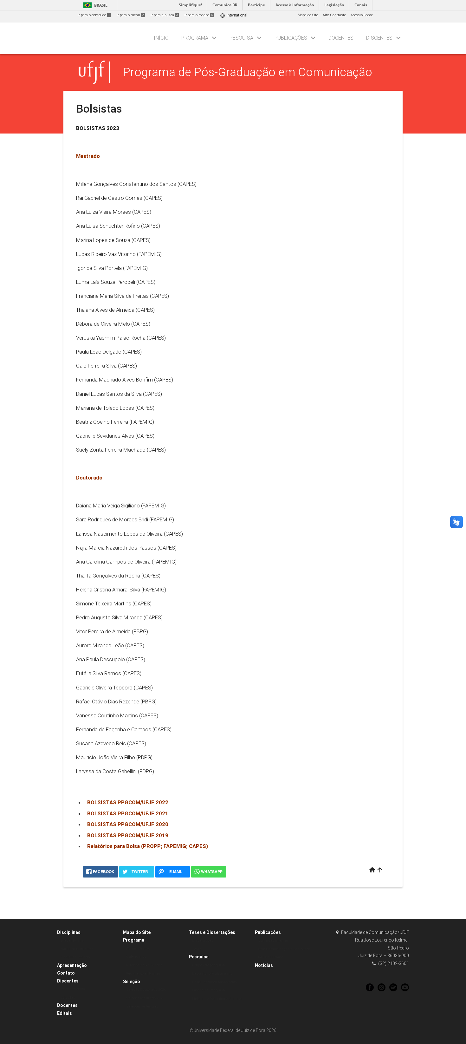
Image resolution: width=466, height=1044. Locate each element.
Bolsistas (67, 997)
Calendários (136, 957)
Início (161, 38)
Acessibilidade (362, 15)
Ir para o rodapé (198, 15)
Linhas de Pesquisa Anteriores (217, 999)
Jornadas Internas (273, 940)
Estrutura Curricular (76, 949)
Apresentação (72, 965)
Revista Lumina (270, 957)
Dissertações (202, 940)
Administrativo (138, 948)
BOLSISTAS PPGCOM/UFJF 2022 (127, 802)
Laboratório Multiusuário (212, 973)
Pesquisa (241, 38)
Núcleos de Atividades (144, 965)
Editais (64, 1013)
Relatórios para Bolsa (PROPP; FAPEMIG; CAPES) (147, 846)
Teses (197, 949)
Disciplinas (69, 932)
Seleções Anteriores (142, 1006)
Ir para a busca (164, 15)
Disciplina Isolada (75, 957)
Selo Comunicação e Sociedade (284, 949)
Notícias (264, 965)
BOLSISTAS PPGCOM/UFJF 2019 (127, 835)
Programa (194, 38)
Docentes (340, 38)
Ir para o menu (130, 15)
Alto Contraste (334, 15)
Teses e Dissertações (212, 932)
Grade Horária (72, 940)
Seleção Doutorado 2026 (146, 990)
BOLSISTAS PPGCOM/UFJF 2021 (127, 813)
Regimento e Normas (143, 973)
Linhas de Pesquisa (208, 990)
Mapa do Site (308, 15)
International (233, 15)
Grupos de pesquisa (208, 965)
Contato (66, 972)
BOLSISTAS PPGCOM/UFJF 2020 (127, 824)
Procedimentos (72, 989)
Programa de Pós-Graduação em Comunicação (247, 72)
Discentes (379, 38)
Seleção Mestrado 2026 (145, 998)
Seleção (131, 981)
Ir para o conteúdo (94, 15)
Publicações (291, 38)
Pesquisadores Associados (214, 982)
